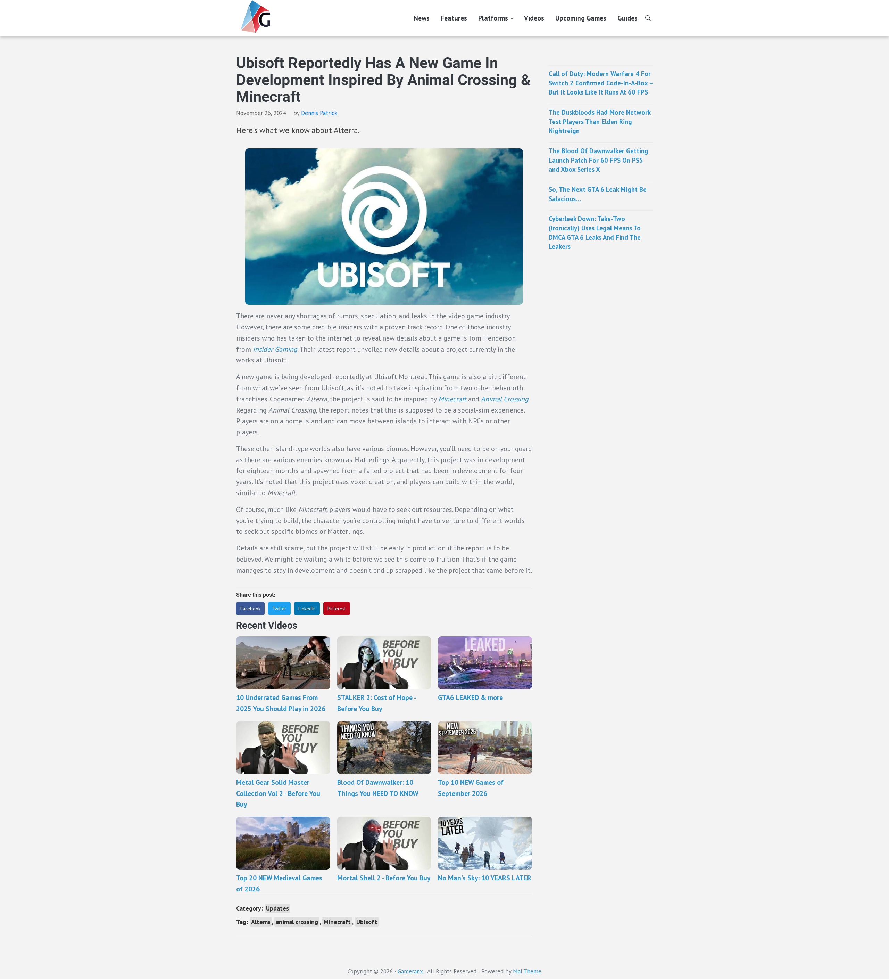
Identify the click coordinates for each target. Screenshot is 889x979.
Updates (277, 908)
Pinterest (336, 608)
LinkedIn (307, 608)
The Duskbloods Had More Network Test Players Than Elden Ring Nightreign (599, 121)
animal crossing (297, 922)
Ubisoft (366, 922)
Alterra (260, 922)
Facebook (250, 608)
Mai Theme (527, 971)
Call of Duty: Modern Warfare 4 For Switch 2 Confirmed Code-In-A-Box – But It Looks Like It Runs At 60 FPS (601, 83)
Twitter (279, 608)
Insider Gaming (275, 349)
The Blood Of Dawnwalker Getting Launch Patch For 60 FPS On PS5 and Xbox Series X (598, 160)
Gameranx (410, 971)
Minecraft (453, 398)
